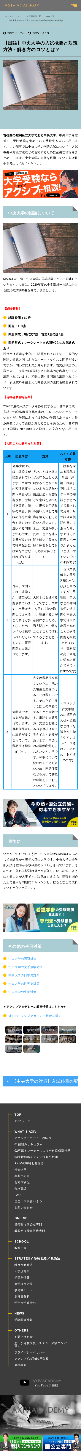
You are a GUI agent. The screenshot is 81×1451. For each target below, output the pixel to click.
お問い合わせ (23, 1207)
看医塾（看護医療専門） (31, 1230)
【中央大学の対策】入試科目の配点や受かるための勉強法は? (36, 20)
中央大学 (50, 16)
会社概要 (20, 1365)
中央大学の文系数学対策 (25, 967)
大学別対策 (32, 1030)
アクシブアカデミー (12, 16)
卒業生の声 (22, 1176)
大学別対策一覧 (34, 16)
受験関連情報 (49, 1039)
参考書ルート (67, 1039)
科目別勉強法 (13, 1030)
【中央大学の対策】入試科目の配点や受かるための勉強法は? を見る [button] (44, 1081)
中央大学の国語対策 (22, 958)
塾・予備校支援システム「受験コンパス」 (40, 1344)
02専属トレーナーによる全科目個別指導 (42, 1150)
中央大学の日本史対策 (24, 975)
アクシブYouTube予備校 (31, 1358)
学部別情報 (49, 1030)
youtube (31, 1048)
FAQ (17, 1195)
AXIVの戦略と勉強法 (29, 1163)
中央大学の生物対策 (22, 992)
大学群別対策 (67, 1030)
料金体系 (20, 1169)
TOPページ (22, 1121)
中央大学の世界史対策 (24, 983)
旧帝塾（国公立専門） (29, 1224)
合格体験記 (22, 1182)
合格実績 (20, 1188)
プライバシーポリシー (29, 1352)
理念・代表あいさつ (28, 1201)
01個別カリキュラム (28, 1144)
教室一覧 (20, 1247)
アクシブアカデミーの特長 (33, 1138)
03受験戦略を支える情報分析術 (36, 1157)
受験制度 (13, 1048)
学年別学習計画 (31, 1039)
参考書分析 (14, 1039)
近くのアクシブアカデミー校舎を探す (34, 1016)
